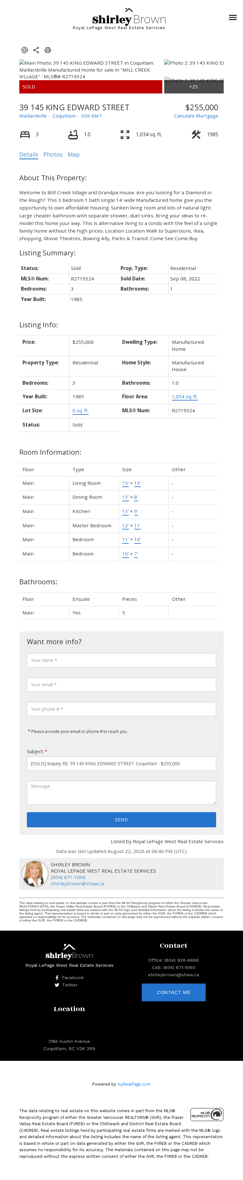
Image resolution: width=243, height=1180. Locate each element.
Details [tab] (28, 154)
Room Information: (50, 452)
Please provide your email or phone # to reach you (78, 731)
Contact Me (173, 992)
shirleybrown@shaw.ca (77, 883)
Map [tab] (74, 154)
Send (121, 819)
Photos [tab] (53, 154)
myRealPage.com (134, 1084)
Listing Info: (38, 324)
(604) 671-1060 (68, 877)
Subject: (35, 751)
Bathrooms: (38, 581)
